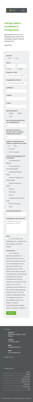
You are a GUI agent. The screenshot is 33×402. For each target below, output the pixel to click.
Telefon (9, 95)
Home (28, 372)
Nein (15, 146)
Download (27, 377)
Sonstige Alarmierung (13, 211)
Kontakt (28, 374)
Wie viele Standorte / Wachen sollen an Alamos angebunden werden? (14, 132)
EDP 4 (11, 207)
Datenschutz (11, 251)
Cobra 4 (11, 195)
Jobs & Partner (26, 379)
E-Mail (8, 103)
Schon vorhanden (14, 152)
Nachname (20, 69)
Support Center (25, 382)
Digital (20, 113)
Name (8, 63)
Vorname (8, 69)
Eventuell (11, 149)
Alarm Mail (12, 192)
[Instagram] (11, 362)
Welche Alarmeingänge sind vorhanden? (15, 157)
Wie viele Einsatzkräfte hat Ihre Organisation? (15, 121)
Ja (9, 146)
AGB (28, 389)
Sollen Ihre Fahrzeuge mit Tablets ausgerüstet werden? (16, 142)
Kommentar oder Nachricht (15, 219)
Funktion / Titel (11, 72)
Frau (17, 58)
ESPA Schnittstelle (14, 204)
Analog (11, 113)
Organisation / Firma (13, 80)
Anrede (9, 56)
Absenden (11, 313)
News (8, 236)
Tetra (10, 116)
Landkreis (10, 88)
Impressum (27, 384)
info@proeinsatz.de (14, 347)
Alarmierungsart (12, 111)
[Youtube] (17, 362)
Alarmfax (12, 189)
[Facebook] (5, 362)
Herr (10, 58)
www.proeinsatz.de (14, 353)
